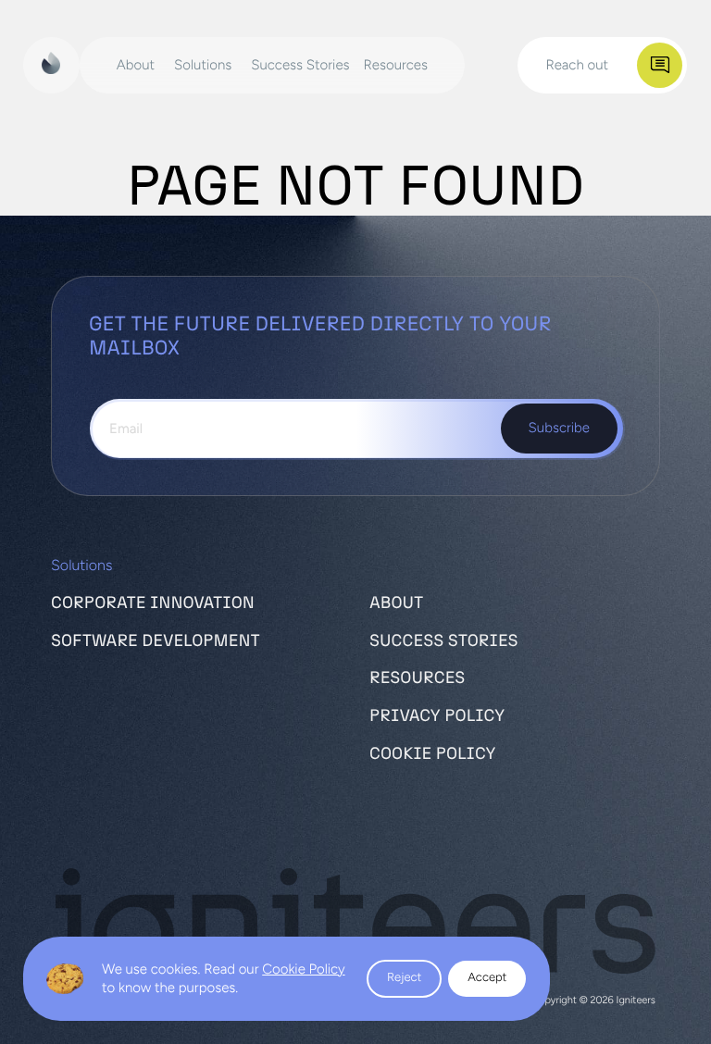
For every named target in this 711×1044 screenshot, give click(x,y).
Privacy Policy (437, 716)
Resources (417, 678)
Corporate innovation (153, 603)
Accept (487, 978)
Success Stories (443, 641)
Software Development (155, 641)
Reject (404, 978)
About (396, 603)
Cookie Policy (303, 969)
